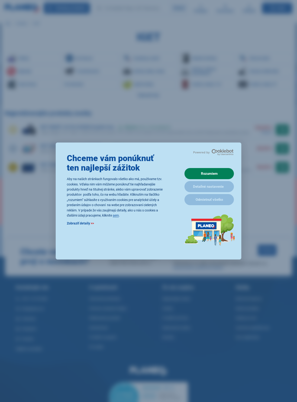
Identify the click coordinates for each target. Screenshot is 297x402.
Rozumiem (209, 174)
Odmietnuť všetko (209, 200)
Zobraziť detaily (80, 223)
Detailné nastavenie (208, 187)
